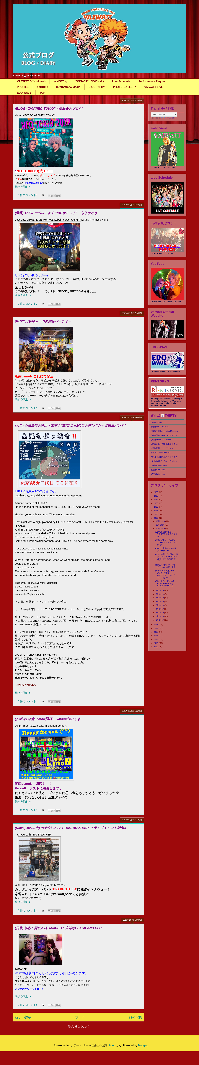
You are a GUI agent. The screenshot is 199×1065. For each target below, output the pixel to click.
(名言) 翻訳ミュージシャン (162, 448)
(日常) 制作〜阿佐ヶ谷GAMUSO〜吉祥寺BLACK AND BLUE (59, 928)
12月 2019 (160, 521)
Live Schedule (121, 81)
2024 (156, 499)
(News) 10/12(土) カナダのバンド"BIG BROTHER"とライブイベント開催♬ (71, 828)
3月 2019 (160, 613)
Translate (171, 118)
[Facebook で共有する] (56, 195)
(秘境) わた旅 (156, 422)
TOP (42, 92)
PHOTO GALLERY (124, 86)
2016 (156, 632)
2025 (156, 496)
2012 (156, 647)
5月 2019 (160, 605)
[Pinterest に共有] (59, 195)
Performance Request (152, 81)
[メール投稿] (42, 195)
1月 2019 (160, 620)
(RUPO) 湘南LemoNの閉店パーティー (43, 321)
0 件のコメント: (28, 195)
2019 (156, 518)
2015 (156, 636)
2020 (156, 514)
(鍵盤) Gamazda (158, 470)
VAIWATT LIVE (153, 86)
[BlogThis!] (51, 195)
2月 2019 (160, 616)
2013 (156, 643)
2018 (156, 624)
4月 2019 (160, 609)
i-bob (112, 1045)
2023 (156, 503)
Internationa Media (68, 86)
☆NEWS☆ (60, 81)
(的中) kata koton (158, 474)
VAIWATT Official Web (31, 81)
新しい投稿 (23, 1017)
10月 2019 (160, 529)
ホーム (80, 1017)
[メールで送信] (49, 195)
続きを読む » (23, 186)
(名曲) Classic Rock (159, 465)
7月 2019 (160, 598)
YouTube (42, 86)
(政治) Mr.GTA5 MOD (160, 427)
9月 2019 (160, 590)
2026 (156, 492)
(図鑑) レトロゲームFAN (161, 452)
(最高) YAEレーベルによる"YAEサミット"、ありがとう (56, 213)
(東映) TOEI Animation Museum (164, 431)
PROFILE (23, 86)
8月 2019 (160, 594)
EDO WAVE (24, 92)
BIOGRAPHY (97, 86)
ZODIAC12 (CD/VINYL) (89, 81)
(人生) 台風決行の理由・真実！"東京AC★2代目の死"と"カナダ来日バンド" (70, 425)
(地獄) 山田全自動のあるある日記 (165, 444)
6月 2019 (160, 601)
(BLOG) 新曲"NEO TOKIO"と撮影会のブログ (48, 108)
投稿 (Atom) (82, 1026)
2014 (156, 639)
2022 (156, 507)
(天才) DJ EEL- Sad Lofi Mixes (164, 461)
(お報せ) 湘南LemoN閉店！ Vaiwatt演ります (48, 719)
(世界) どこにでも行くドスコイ (164, 457)
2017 (156, 628)
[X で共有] (54, 195)
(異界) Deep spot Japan (161, 440)
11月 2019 (160, 525)
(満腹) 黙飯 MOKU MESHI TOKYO (165, 435)
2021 (156, 511)
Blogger (142, 1045)
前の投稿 (135, 1017)
